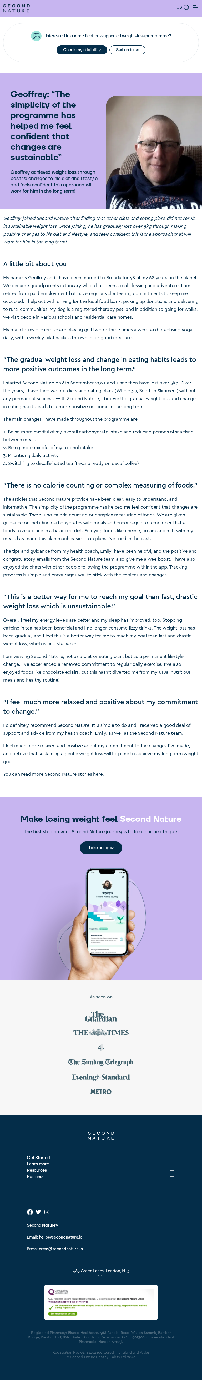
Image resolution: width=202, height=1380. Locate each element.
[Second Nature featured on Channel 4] (101, 1048)
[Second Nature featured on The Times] (101, 1033)
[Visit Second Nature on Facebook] (30, 1212)
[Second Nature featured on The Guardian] (101, 1017)
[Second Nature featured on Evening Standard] (101, 1078)
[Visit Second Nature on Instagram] (47, 1212)
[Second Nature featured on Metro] (101, 1092)
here (98, 774)
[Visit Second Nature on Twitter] (38, 1212)
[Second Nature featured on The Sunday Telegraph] (101, 1063)
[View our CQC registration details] (101, 1302)
